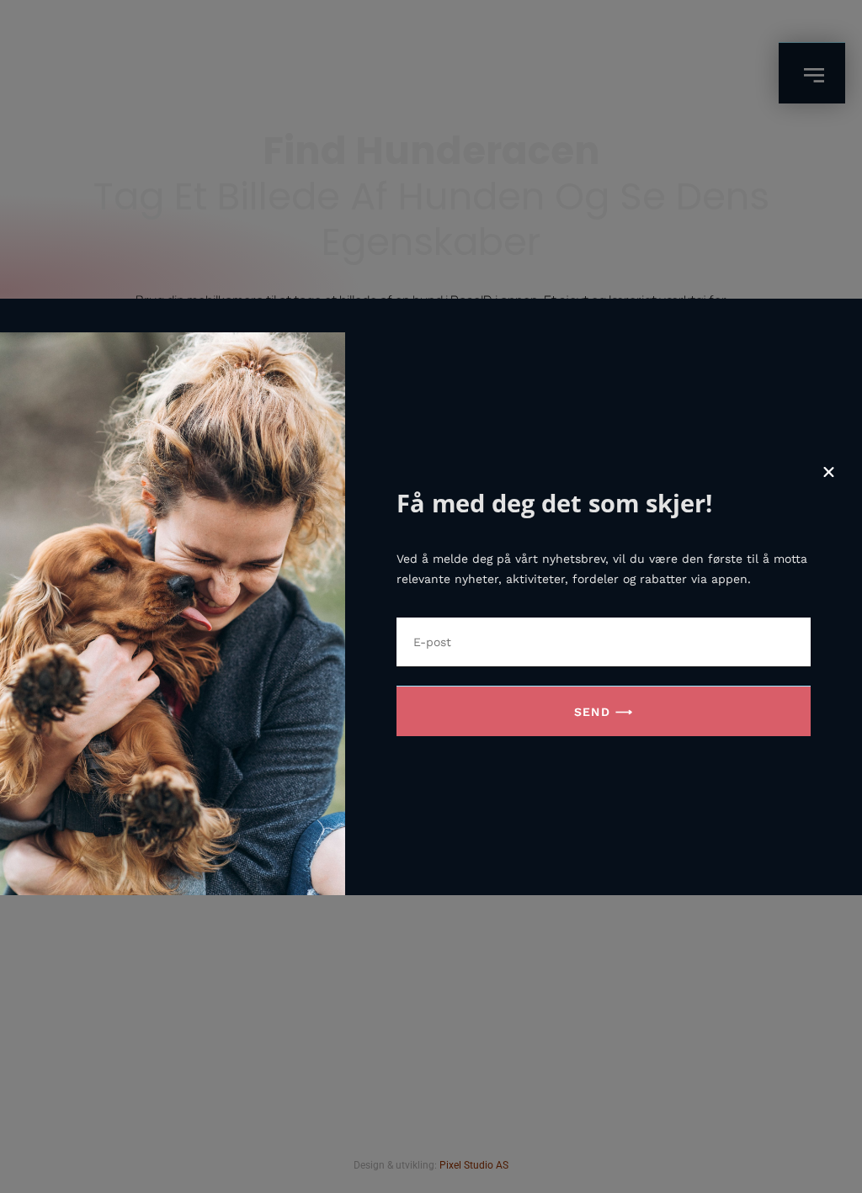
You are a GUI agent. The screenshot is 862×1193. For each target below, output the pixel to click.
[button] (829, 472)
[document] (431, 596)
